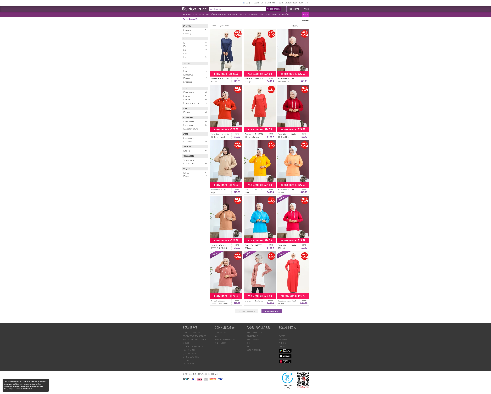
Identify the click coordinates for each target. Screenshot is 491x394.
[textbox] (237, 9)
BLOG (301, 3)
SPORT (262, 14)
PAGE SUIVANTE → (271, 311)
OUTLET (305, 14)
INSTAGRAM (283, 339)
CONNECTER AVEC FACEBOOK (288, 3)
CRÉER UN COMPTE (270, 3)
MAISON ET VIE (276, 14)
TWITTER (282, 336)
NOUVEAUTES (187, 14)
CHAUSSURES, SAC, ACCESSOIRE (248, 14)
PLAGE (268, 14)
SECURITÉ (186, 343)
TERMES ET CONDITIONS (191, 333)
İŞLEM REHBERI (188, 360)
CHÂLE (249, 343)
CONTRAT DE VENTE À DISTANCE (194, 336)
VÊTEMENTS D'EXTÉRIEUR (218, 14)
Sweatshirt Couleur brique (254, 301)
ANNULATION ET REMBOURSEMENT (195, 339)
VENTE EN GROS (220, 343)
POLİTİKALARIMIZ (189, 364)
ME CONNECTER (258, 3)
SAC (248, 346)
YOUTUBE (282, 346)
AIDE (306, 3)
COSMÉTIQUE (286, 14)
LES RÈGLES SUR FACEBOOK (193, 346)
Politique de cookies (14, 389)
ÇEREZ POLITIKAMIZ (190, 353)
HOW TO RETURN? (189, 350)
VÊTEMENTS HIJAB (198, 14)
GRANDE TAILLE (232, 14)
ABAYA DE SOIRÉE (253, 339)
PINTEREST (283, 343)
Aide (216, 336)
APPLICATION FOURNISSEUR (225, 339)
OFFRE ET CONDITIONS (191, 357)
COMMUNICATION (221, 333)
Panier (306, 9)
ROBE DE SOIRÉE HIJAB (255, 333)
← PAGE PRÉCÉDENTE (247, 311)
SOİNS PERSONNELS (254, 350)
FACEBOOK (282, 333)
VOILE (207, 14)
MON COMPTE (294, 9)
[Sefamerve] (195, 8)
